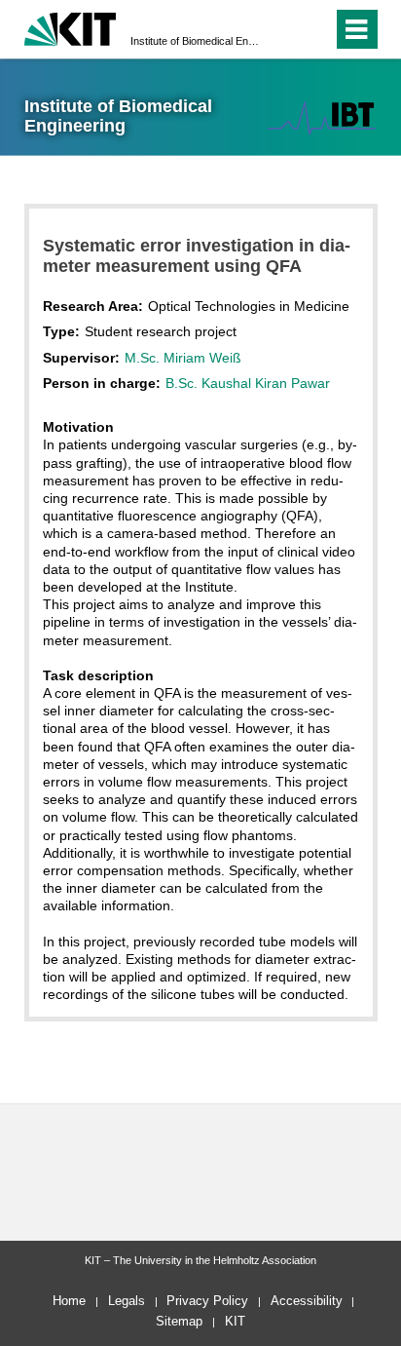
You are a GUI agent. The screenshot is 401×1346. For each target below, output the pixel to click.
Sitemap (179, 1321)
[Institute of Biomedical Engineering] (321, 117)
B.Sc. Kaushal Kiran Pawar (247, 383)
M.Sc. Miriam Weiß (183, 357)
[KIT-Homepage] (70, 27)
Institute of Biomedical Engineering (194, 41)
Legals (126, 1300)
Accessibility (307, 1300)
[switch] (282, 29)
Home (69, 1300)
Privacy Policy (207, 1300)
